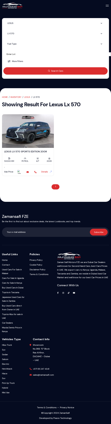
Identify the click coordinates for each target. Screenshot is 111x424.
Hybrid (5, 387)
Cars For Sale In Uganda (13, 278)
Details (44, 171)
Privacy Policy (36, 260)
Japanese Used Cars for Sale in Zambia (13, 299)
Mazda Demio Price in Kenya (12, 329)
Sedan (5, 354)
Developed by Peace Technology (55, 418)
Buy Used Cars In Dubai (12, 287)
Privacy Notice (67, 407)
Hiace (4, 373)
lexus (27, 97)
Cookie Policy (36, 265)
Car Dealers (7, 323)
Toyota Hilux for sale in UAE (12, 316)
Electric (5, 364)
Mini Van (5, 392)
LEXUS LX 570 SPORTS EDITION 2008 (25, 151)
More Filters (17, 61)
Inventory (16, 97)
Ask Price (8, 171)
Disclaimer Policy (37, 269)
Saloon (5, 359)
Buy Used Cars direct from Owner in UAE (12, 307)
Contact (6, 265)
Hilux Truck (7, 345)
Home (5, 97)
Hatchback (7, 368)
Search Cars (57, 70)
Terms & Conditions (39, 274)
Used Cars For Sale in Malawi (12, 271)
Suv (3, 349)
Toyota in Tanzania (10, 292)
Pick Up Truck (8, 383)
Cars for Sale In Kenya (12, 283)
